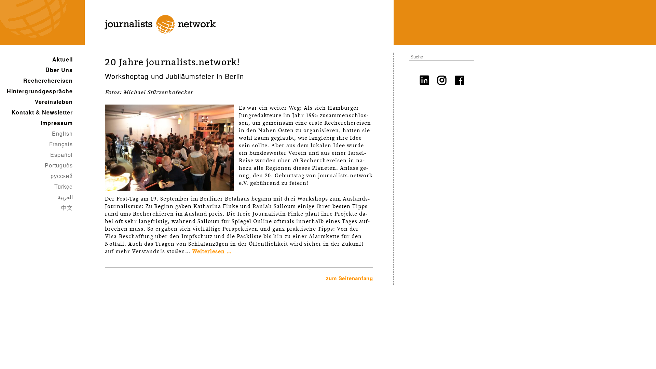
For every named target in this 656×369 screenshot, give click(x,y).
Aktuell (62, 59)
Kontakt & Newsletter (42, 112)
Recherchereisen (48, 80)
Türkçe (63, 186)
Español (61, 155)
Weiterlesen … (212, 251)
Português (59, 165)
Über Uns (59, 70)
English (62, 133)
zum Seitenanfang (349, 278)
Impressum (57, 123)
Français (61, 144)
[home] (155, 41)
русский (62, 176)
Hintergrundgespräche (40, 91)
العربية (65, 197)
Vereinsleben (54, 102)
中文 (67, 207)
